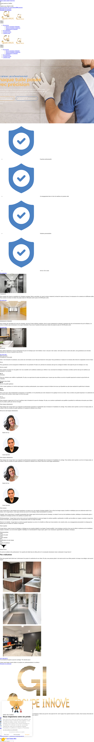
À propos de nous (7, 32)
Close (2, 22)
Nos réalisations (6, 30)
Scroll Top (12, 0)
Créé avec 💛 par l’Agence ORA (8, 738)
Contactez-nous (6, 33)
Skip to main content (5, 0)
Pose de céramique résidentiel (13, 26)
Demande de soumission (27, 99)
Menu (2, 21)
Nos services (6, 25)
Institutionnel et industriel (12, 29)
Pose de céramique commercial (13, 28)
